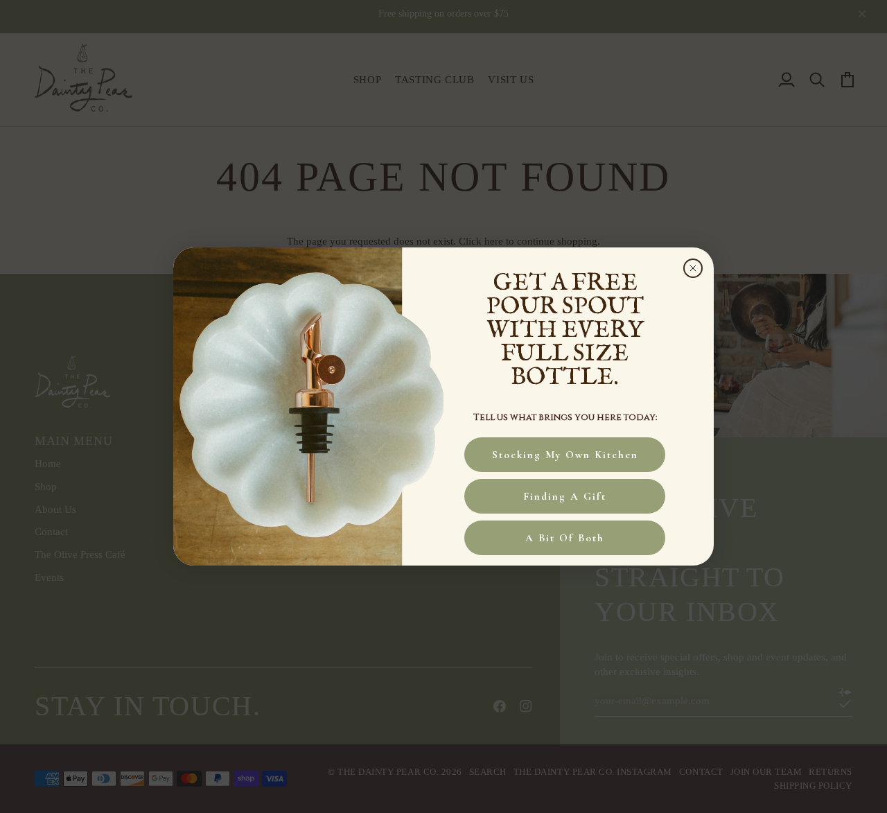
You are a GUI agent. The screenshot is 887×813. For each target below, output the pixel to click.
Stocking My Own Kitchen (565, 454)
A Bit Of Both (564, 538)
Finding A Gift (564, 496)
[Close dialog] (693, 268)
